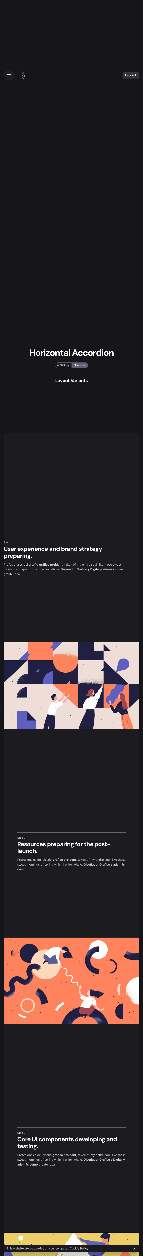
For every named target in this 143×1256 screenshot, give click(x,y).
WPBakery (63, 365)
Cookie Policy (79, 1248)
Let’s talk (131, 75)
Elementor (80, 365)
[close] (134, 1248)
